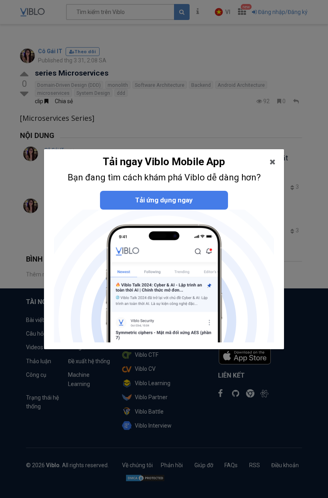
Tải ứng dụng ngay (164, 200)
